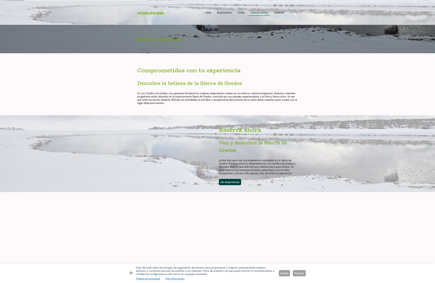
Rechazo (299, 273)
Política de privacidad (148, 278)
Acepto (284, 273)
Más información (175, 278)
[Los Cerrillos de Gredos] (163, 20)
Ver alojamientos (230, 182)
